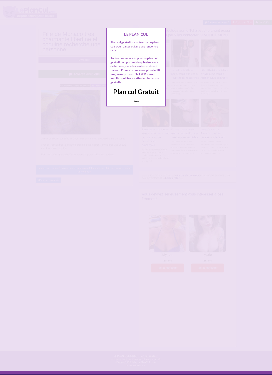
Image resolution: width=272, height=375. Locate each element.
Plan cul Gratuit (136, 92)
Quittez (136, 101)
